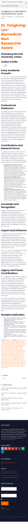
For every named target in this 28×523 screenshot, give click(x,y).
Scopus (5, 65)
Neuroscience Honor (6, 358)
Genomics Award (5, 350)
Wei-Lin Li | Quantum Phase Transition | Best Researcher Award (12, 408)
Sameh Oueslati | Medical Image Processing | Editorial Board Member (14, 389)
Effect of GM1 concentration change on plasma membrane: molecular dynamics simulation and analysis (15, 327)
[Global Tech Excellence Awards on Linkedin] (2, 452)
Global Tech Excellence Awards (12, 2)
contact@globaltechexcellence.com (9, 473)
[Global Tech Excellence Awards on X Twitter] (2, 448)
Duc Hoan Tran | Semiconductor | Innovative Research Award (14, 393)
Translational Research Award (16, 366)
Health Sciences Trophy (14, 351)
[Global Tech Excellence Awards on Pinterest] (5, 448)
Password (6, 492)
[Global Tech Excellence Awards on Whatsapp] (22, 448)
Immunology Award (5, 354)
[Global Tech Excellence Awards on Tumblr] (19, 448)
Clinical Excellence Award (15, 345)
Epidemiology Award (6, 349)
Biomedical (5, 250)
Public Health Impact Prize (7, 362)
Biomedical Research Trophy (11, 342)
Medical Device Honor (6, 355)
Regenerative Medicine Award (8, 363)
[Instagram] (16, 448)
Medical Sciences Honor (6, 357)
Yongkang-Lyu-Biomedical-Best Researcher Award (14, 12)
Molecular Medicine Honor (19, 357)
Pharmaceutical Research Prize (8, 361)
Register (3, 507)
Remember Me (6, 499)
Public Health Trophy (18, 362)
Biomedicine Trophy (14, 343)
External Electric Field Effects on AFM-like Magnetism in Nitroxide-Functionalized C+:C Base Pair (15, 336)
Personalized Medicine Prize (16, 359)
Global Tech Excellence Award (8, 462)
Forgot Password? (5, 509)
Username (6, 486)
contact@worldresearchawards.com (9, 477)
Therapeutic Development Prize (11, 364)
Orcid (5, 66)
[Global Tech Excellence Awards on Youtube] (12, 448)
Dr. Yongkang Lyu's (5, 76)
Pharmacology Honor (21, 361)
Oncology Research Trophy (17, 358)
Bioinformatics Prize (20, 340)
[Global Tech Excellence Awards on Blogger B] (9, 448)
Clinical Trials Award (14, 346)
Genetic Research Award (16, 349)
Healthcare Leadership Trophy (16, 353)
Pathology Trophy (5, 359)
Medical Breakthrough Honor (17, 354)
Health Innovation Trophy (15, 350)
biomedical (16, 253)
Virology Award (4, 367)
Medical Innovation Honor (18, 355)
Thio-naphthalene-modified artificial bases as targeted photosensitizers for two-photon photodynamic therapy (14, 323)
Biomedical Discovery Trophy (8, 341)
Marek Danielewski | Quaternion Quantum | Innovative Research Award (14, 403)
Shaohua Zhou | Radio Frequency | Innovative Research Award (12, 398)
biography (8, 340)
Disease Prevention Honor (16, 347)
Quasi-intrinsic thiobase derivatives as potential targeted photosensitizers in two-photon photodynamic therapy (15, 319)
